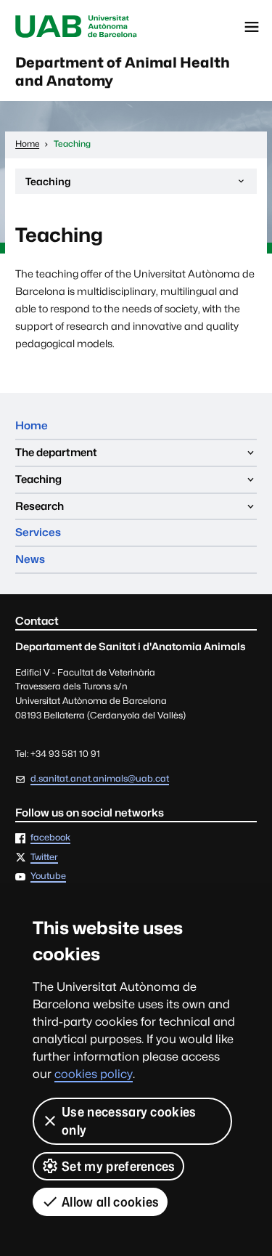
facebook (50, 838)
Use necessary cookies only (129, 1121)
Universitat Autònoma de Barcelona (76, 27)
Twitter (44, 857)
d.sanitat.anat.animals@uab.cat (99, 778)
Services (38, 532)
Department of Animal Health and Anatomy (122, 71)
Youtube (48, 876)
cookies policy (93, 1074)
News (30, 559)
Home (31, 425)
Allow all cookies (110, 1202)
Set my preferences (119, 1166)
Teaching (48, 184)
